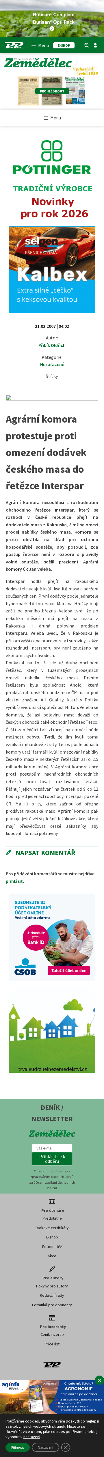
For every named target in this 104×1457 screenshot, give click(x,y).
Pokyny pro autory (52, 1286)
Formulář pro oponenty (52, 1304)
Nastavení (45, 1447)
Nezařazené (52, 364)
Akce (52, 1255)
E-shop (52, 1237)
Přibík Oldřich (52, 345)
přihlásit (14, 881)
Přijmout (17, 1447)
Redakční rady (52, 1295)
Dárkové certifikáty (52, 1227)
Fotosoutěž (52, 1246)
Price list (52, 1344)
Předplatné (52, 1218)
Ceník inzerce (52, 1334)
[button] (52, 1158)
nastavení (31, 1436)
